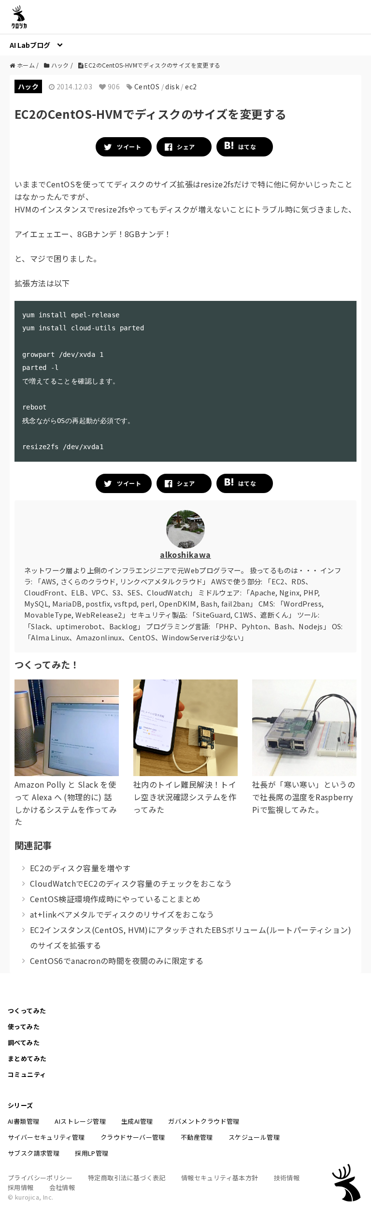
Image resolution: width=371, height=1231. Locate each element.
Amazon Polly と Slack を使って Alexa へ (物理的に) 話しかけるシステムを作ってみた (65, 802)
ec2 (191, 86)
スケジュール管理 (254, 1137)
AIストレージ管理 (80, 1121)
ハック (28, 86)
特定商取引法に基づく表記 (127, 1177)
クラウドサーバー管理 (132, 1137)
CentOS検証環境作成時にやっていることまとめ (115, 899)
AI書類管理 (23, 1121)
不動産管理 (197, 1137)
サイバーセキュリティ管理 (46, 1137)
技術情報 (287, 1177)
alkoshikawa (185, 554)
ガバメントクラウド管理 (203, 1121)
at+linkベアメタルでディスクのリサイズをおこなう (122, 914)
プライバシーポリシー (40, 1177)
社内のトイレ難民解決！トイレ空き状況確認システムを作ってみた (184, 796)
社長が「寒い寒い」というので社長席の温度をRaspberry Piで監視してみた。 (303, 796)
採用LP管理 (91, 1153)
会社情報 (62, 1187)
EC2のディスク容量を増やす (80, 868)
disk (172, 86)
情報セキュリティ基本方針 (219, 1177)
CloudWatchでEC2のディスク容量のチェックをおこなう (131, 883)
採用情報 (21, 1187)
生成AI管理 (137, 1121)
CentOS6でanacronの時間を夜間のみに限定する (116, 960)
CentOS (146, 86)
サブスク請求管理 (33, 1153)
